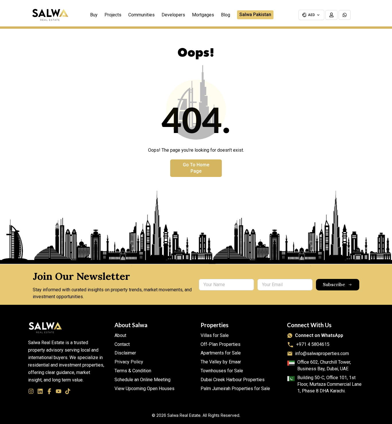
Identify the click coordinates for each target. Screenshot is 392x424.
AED (311, 15)
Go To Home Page (196, 168)
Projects (112, 15)
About (120, 335)
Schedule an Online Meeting (142, 379)
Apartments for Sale (221, 353)
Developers (173, 15)
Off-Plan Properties (220, 344)
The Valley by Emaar (221, 362)
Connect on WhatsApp (319, 335)
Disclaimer (125, 353)
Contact (122, 344)
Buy (94, 15)
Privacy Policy (129, 362)
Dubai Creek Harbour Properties (233, 379)
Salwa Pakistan (255, 14)
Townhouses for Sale (222, 370)
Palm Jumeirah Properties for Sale (235, 388)
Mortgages (203, 15)
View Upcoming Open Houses (144, 388)
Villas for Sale (215, 335)
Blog (225, 15)
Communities (141, 15)
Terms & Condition (133, 370)
